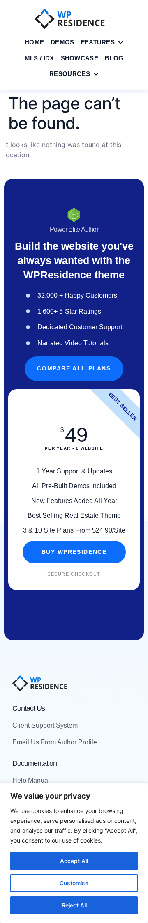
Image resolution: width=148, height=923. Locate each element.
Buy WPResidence (74, 552)
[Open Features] (120, 42)
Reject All (74, 905)
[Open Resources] (96, 74)
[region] (74, 853)
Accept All (74, 860)
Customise (74, 882)
